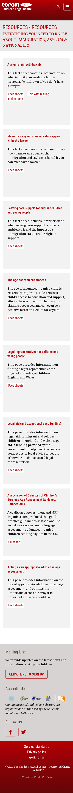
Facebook (10, 732)
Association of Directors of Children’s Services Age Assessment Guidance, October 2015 (32, 499)
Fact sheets (16, 94)
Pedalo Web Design (43, 777)
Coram (17, 7)
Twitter (23, 732)
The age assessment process (26, 280)
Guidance (14, 542)
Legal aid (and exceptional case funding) (34, 423)
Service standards (36, 746)
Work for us (37, 757)
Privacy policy (36, 752)
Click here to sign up (26, 674)
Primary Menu (67, 7)
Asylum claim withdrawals (24, 64)
